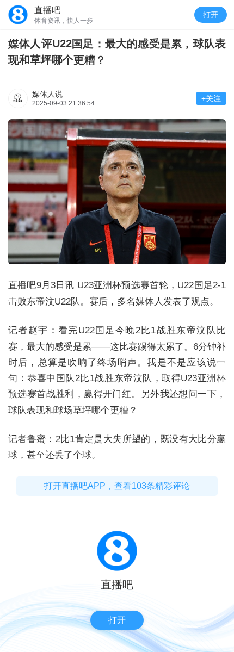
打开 (210, 14)
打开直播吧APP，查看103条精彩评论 (117, 485)
